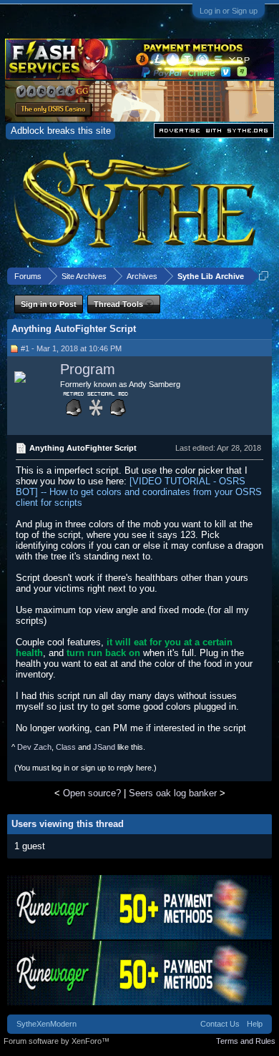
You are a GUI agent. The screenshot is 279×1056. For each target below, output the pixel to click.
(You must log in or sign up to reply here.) (85, 767)
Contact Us (220, 1024)
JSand (104, 747)
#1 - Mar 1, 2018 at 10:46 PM (71, 348)
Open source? (92, 793)
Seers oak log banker (173, 793)
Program (87, 369)
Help (255, 1024)
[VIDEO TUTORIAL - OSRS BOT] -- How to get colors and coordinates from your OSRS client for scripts (139, 492)
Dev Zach (34, 747)
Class (66, 747)
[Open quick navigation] (263, 275)
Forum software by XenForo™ (56, 1041)
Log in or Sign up (229, 10)
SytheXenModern (46, 1024)
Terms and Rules (245, 1041)
